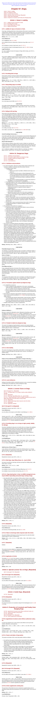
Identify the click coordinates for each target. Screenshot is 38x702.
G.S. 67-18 (11, 550)
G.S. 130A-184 (24, 129)
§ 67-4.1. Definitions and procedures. (12, 155)
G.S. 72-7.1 (23, 45)
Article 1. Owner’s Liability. (9, 11)
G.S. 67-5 (9, 420)
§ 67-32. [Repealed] (8, 613)
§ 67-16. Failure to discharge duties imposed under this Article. (17, 401)
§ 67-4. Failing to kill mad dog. (10, 26)
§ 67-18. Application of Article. (10, 403)
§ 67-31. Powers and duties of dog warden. (13, 612)
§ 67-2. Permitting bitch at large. (11, 23)
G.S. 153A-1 (30, 412)
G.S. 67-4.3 (15, 313)
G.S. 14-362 (14, 40)
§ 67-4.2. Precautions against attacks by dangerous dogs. (16, 157)
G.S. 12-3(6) (22, 295)
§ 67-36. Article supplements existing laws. (13, 616)
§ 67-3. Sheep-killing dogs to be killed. (12, 25)
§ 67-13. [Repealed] (8, 394)
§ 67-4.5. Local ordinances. (10, 160)
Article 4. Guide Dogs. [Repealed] (11, 16)
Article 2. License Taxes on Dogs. (11, 13)
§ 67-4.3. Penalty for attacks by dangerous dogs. (14, 158)
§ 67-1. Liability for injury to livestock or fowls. (13, 22)
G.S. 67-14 (19, 101)
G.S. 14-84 (22, 529)
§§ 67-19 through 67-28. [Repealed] (11, 572)
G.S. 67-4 (26, 471)
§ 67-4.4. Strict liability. (9, 159)
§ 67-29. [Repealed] (8, 594)
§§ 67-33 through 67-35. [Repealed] (11, 615)
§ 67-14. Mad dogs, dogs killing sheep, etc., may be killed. (16, 395)
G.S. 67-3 (29, 469)
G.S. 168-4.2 (27, 47)
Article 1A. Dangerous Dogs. (10, 12)
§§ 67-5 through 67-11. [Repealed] (11, 390)
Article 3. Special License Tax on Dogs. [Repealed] (14, 15)
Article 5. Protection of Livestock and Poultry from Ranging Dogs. (17, 17)
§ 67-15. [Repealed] (8, 399)
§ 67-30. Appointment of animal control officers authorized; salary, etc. (19, 611)
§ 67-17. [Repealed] (8, 402)
